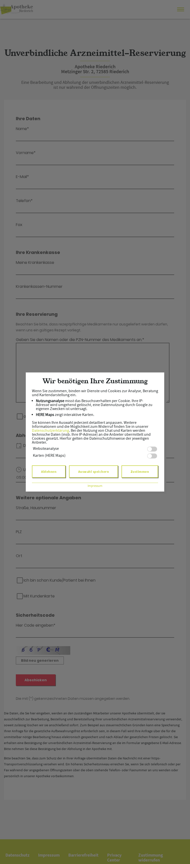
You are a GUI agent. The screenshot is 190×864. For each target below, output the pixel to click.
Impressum (95, 486)
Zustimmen (140, 471)
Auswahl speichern (93, 471)
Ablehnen (48, 471)
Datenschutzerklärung (50, 430)
